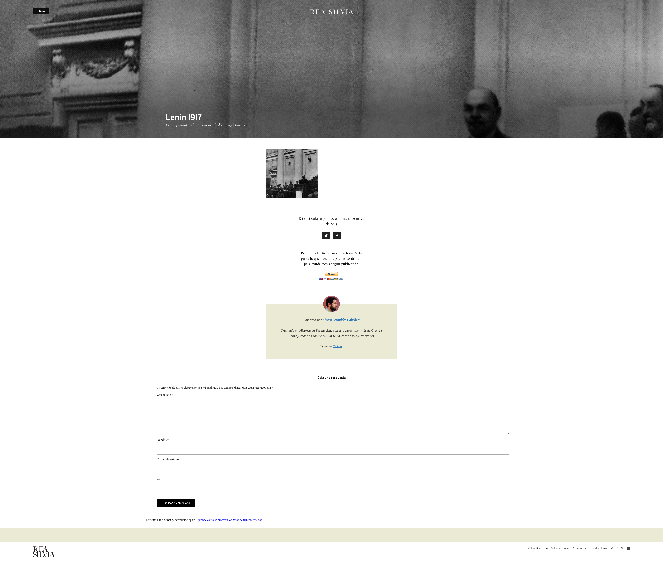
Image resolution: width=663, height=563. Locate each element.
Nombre (163, 439)
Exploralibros (599, 548)
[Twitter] (611, 548)
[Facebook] (617, 548)
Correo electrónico (169, 459)
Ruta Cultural (580, 548)
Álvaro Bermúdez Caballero (342, 320)
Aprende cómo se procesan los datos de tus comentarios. (230, 520)
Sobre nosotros (560, 548)
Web (159, 479)
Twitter (337, 346)
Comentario (165, 395)
